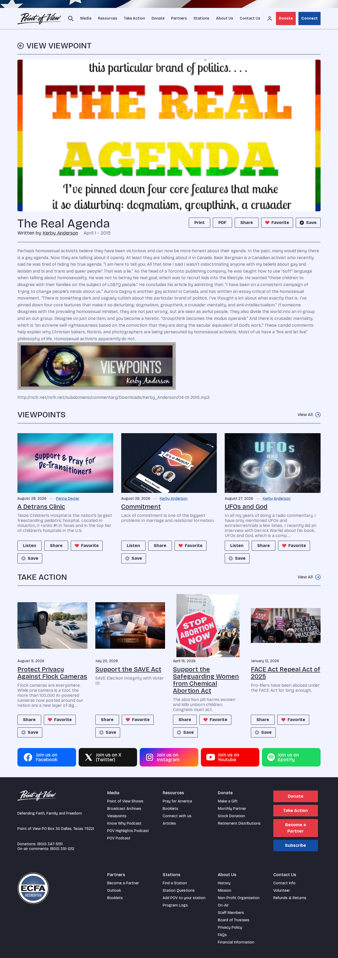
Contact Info (284, 883)
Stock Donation (231, 816)
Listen (29, 545)
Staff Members (231, 912)
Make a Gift (228, 801)
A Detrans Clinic (41, 506)
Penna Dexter (67, 499)
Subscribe (295, 845)
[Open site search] (70, 18)
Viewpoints (116, 816)
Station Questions (179, 890)
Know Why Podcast (124, 823)
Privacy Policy (230, 927)
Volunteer (281, 890)
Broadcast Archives (124, 808)
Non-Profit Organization (239, 898)
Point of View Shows (125, 801)
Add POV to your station (184, 898)
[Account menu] (269, 18)
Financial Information (236, 942)
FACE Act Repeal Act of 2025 (285, 673)
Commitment (141, 506)
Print (199, 222)
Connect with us (177, 816)
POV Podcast (118, 838)
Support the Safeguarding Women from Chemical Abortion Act (206, 680)
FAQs (222, 935)
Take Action (295, 810)
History (224, 883)
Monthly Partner (232, 808)
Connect (309, 18)
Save (311, 222)
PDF (222, 222)
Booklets (170, 808)
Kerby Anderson (60, 233)
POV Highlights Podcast (128, 831)
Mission (224, 890)
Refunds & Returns (289, 898)
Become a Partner (295, 828)
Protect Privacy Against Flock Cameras (52, 673)
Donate (286, 18)
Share (246, 222)
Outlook (114, 890)
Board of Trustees (233, 920)
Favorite (280, 222)
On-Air (223, 905)
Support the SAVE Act (128, 669)
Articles (169, 823)
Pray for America (177, 801)
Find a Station (175, 883)
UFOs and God (246, 506)
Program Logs (175, 905)
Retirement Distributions (239, 823)
